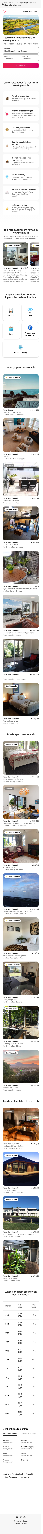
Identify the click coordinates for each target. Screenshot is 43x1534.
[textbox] (11, 58)
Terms (24, 1523)
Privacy (17, 1523)
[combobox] (20, 51)
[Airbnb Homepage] (4, 11)
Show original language (12, 5)
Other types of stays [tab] (28, 1433)
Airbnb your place (30, 11)
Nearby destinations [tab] (10, 1433)
